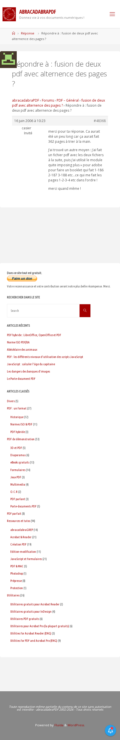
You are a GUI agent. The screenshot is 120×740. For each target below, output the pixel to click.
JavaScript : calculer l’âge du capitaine (31, 364)
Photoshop (16, 573)
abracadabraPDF (25, 100)
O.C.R (14, 491)
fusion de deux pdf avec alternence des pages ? (58, 103)
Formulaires (17, 470)
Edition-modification (23, 551)
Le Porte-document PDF (21, 378)
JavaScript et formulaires (26, 559)
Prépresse (16, 580)
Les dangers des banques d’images (28, 371)
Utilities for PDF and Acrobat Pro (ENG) (33, 640)
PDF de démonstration (21, 439)
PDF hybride (17, 432)
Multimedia (17, 484)
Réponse (27, 33)
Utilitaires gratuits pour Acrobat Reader (34, 604)
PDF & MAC (16, 566)
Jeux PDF (15, 477)
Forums (48, 100)
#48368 (100, 120)
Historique (16, 417)
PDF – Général (68, 100)
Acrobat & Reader (21, 537)
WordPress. (76, 725)
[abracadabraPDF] (9, 13)
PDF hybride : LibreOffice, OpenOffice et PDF (34, 335)
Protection (16, 588)
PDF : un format (17, 408)
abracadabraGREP (21, 529)
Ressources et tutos (18, 521)
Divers (11, 401)
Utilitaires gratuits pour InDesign (31, 611)
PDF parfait (14, 513)
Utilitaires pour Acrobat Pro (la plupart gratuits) (39, 626)
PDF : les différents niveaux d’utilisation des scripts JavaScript (45, 357)
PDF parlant (17, 499)
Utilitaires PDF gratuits (24, 618)
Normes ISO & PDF (21, 424)
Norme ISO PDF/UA (18, 342)
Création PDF (18, 544)
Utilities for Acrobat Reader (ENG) (30, 633)
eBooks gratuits (19, 462)
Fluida (58, 725)
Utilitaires (13, 595)
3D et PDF (16, 447)
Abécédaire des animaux (22, 349)
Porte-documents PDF (23, 506)
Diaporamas (18, 455)
